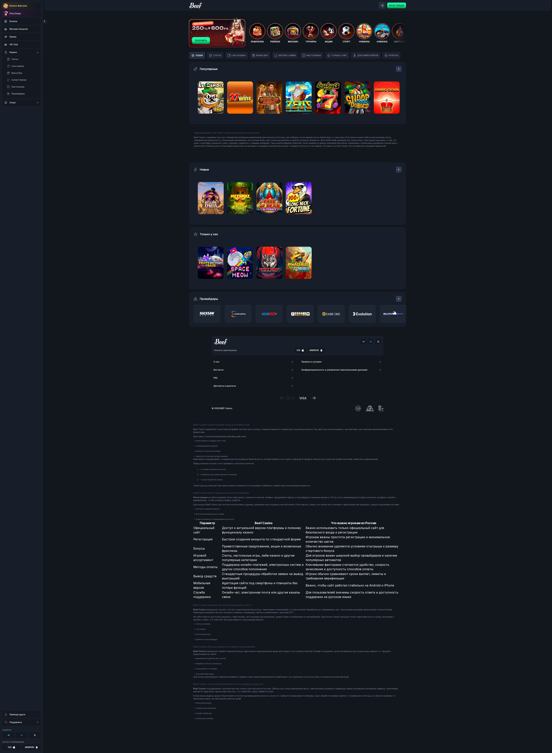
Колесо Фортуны (18, 5)
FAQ (215, 378)
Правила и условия (311, 361)
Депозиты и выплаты (224, 386)
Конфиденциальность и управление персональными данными (334, 370)
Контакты (218, 370)
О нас (216, 361)
